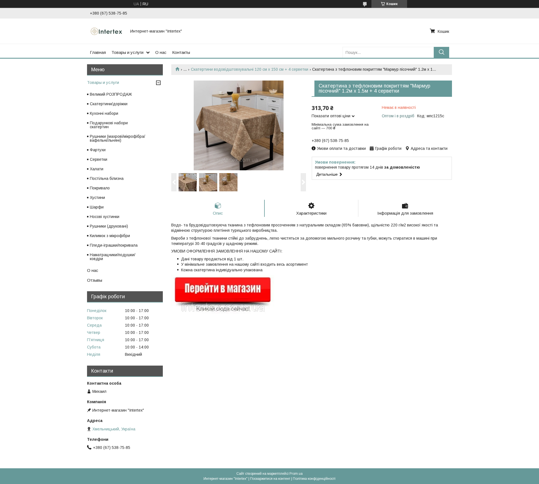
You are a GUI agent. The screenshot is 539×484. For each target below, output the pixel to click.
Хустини (97, 197)
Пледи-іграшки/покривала (114, 245)
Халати (96, 169)
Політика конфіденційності (314, 479)
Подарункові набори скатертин (109, 125)
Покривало (100, 188)
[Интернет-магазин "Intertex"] (107, 31)
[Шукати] (441, 52)
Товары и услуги (127, 52)
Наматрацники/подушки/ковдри (112, 257)
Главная (98, 52)
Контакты (181, 52)
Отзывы (94, 280)
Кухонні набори (104, 113)
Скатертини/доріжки (108, 104)
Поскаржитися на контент (270, 479)
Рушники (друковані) (109, 226)
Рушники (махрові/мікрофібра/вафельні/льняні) (117, 138)
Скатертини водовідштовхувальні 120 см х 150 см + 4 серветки (249, 69)
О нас (160, 52)
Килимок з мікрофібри (110, 235)
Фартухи (98, 150)
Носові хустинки (104, 216)
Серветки (98, 159)
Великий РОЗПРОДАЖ (111, 94)
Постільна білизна (107, 178)
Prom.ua (296, 474)
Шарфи (97, 207)
